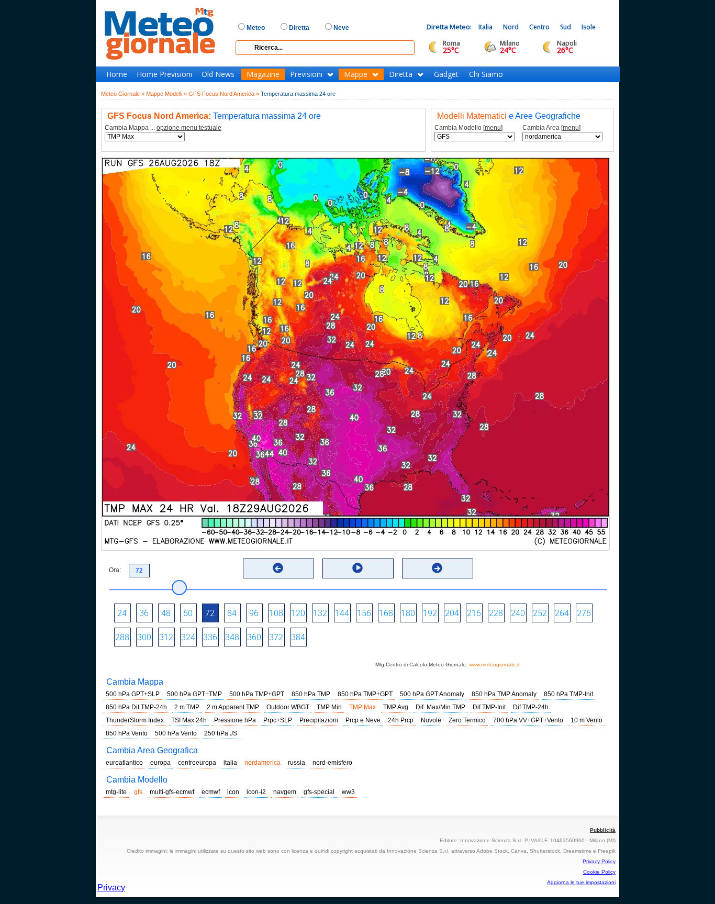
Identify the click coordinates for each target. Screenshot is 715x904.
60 (188, 613)
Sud (565, 27)
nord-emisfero (332, 762)
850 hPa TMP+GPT (365, 694)
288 (122, 637)
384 (298, 637)
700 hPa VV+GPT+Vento (528, 720)
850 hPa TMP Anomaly (504, 694)
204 (452, 613)
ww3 (348, 792)
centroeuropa (197, 762)
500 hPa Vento (176, 733)
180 (408, 613)
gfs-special (319, 792)
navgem (284, 792)
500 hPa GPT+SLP (133, 694)
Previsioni (306, 74)
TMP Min (329, 707)
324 (188, 637)
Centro (539, 27)
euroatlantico (124, 762)
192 (430, 613)
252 (540, 613)
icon (233, 792)
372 (276, 637)
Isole (589, 27)
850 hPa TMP (311, 694)
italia (230, 762)
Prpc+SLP (277, 720)
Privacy (111, 887)
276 (584, 613)
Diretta (400, 74)
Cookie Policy (599, 872)
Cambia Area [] (551, 128)
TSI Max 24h (189, 720)
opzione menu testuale (189, 127)
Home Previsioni (164, 74)
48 (166, 613)
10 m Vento (586, 720)
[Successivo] (437, 568)
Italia (485, 27)
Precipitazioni (318, 720)
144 (342, 613)
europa (160, 762)
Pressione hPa (235, 720)
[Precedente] (277, 568)
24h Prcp (401, 720)
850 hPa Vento (127, 733)
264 (562, 613)
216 (474, 613)
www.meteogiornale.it (494, 664)
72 (210, 613)
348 (232, 637)
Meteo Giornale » (122, 94)
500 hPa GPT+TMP (194, 694)
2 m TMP (186, 707)
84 (232, 613)
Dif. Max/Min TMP (440, 707)
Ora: (115, 570)
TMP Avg (395, 707)
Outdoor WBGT (287, 707)
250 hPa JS (220, 733)
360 (254, 637)
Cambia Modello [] (468, 128)
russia (296, 762)
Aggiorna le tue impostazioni (581, 882)
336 (210, 637)
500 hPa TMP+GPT (256, 694)
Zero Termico (467, 720)
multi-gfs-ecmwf (172, 792)
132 (320, 613)
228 (496, 613)
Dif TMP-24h (531, 707)
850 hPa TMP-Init (568, 694)
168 (386, 613)
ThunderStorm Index (135, 720)
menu (493, 127)
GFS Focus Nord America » (223, 94)
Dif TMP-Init (489, 707)
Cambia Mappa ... (163, 128)
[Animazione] (357, 568)
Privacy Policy (599, 861)
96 (254, 613)
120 (298, 613)
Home (116, 74)
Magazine (263, 74)
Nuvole (431, 720)
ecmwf (211, 792)
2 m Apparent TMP (233, 707)
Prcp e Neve (363, 720)
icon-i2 (256, 792)
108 (276, 613)
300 (144, 637)
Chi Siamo (486, 74)
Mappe (355, 74)
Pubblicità (603, 830)
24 (122, 613)
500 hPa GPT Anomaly (432, 694)
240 (518, 613)
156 (364, 613)
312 (166, 637)
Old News (218, 74)
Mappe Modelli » (166, 94)
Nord (511, 27)
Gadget (446, 74)
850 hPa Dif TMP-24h (136, 707)
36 (144, 613)
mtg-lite (116, 792)
